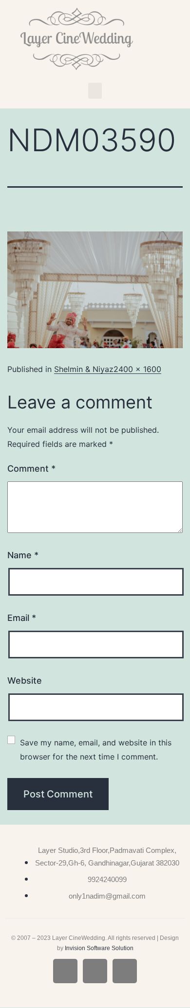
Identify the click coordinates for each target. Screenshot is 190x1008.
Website (24, 680)
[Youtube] (125, 971)
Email (21, 618)
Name (22, 555)
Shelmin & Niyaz (84, 369)
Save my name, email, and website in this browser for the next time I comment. (97, 749)
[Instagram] (95, 971)
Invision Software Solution (99, 948)
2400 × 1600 (137, 369)
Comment (31, 468)
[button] (95, 91)
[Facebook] (65, 971)
